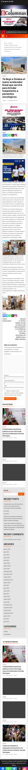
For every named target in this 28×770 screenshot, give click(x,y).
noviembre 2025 (8, 574)
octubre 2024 (7, 610)
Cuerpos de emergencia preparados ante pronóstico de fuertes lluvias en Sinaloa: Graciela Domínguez (13, 518)
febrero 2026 (7, 566)
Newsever (19, 763)
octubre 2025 (7, 577)
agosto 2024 (7, 616)
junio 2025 (6, 588)
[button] (6, 36)
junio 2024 (6, 621)
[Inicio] (3, 36)
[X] (12, 135)
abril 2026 (6, 560)
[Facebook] (4, 135)
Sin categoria (7, 634)
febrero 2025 (7, 599)
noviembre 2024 (8, 607)
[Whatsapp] (10, 135)
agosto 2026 (7, 549)
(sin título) (6, 511)
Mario (5, 100)
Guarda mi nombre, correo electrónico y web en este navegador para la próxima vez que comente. (13, 393)
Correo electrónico (9, 380)
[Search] (26, 36)
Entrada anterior (7, 320)
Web (5, 385)
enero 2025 (7, 602)
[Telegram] (7, 135)
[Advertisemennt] (14, 21)
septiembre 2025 (8, 580)
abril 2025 (6, 593)
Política (4, 75)
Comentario (7, 354)
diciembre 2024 (8, 605)
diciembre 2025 (8, 571)
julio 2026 (6, 552)
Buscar (6, 490)
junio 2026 (6, 555)
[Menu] (6, 36)
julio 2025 (6, 585)
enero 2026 (7, 568)
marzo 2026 (7, 563)
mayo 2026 (7, 557)
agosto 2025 (7, 582)
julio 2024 (6, 618)
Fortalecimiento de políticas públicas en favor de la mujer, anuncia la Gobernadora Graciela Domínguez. (13, 506)
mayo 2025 (7, 591)
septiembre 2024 (8, 613)
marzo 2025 (7, 596)
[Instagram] (15, 135)
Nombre (6, 375)
